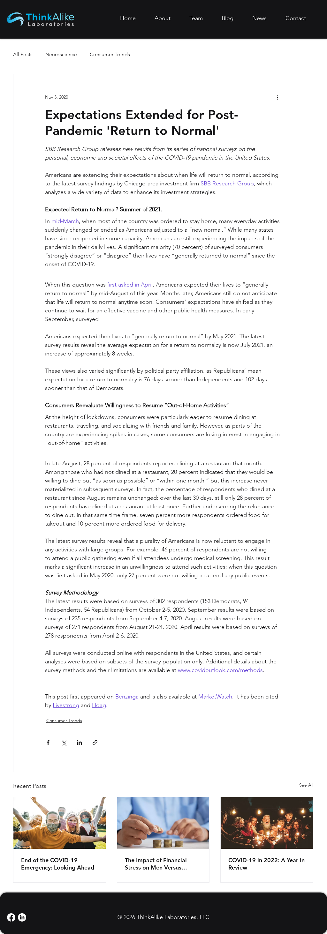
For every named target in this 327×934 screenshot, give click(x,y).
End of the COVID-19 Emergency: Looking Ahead (57, 863)
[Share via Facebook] (48, 742)
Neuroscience (61, 54)
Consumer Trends (110, 54)
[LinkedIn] (22, 917)
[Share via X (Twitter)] (64, 742)
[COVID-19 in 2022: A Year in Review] (267, 823)
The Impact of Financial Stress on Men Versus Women (156, 863)
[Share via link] (95, 742)
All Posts (23, 54)
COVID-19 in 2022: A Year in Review (266, 863)
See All (306, 785)
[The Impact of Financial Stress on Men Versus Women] (163, 823)
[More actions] (277, 97)
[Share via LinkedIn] (79, 742)
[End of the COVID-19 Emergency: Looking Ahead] (59, 823)
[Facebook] (11, 917)
